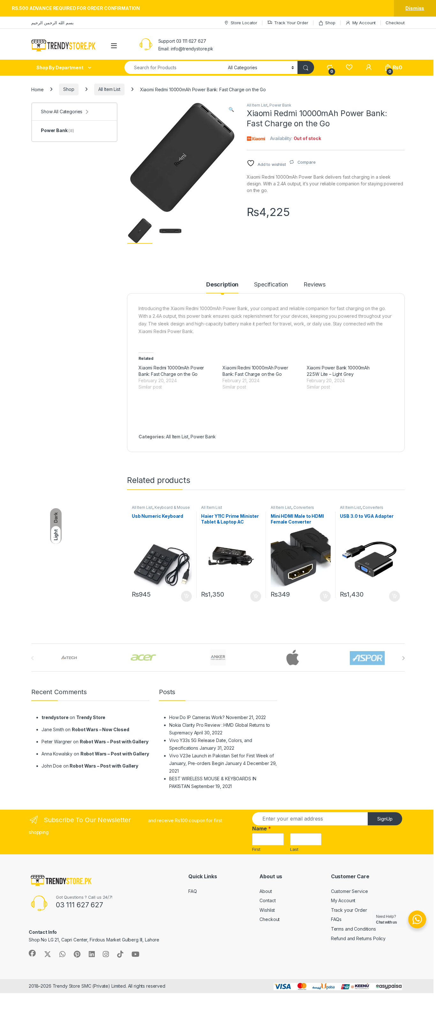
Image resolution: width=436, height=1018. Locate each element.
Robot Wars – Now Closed (100, 729)
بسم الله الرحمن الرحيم (52, 22)
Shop (330, 22)
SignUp (385, 818)
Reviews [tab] (315, 285)
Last (294, 849)
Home (37, 89)
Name (261, 828)
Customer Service (349, 891)
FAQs (336, 919)
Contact (267, 900)
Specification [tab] (271, 285)
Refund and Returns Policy (358, 938)
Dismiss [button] (414, 8)
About (265, 891)
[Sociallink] (32, 953)
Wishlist (267, 910)
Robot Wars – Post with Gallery (114, 741)
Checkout (395, 22)
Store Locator (244, 22)
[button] (231, 109)
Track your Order (349, 910)
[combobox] (174, 67)
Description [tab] (222, 285)
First (256, 849)
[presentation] (403, 658)
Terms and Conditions (353, 929)
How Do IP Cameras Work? (197, 717)
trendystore (54, 717)
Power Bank (280, 105)
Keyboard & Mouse (172, 507)
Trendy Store (90, 717)
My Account (364, 22)
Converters (303, 507)
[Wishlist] (349, 67)
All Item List (109, 89)
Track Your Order (291, 22)
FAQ (192, 891)
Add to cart (186, 596)
